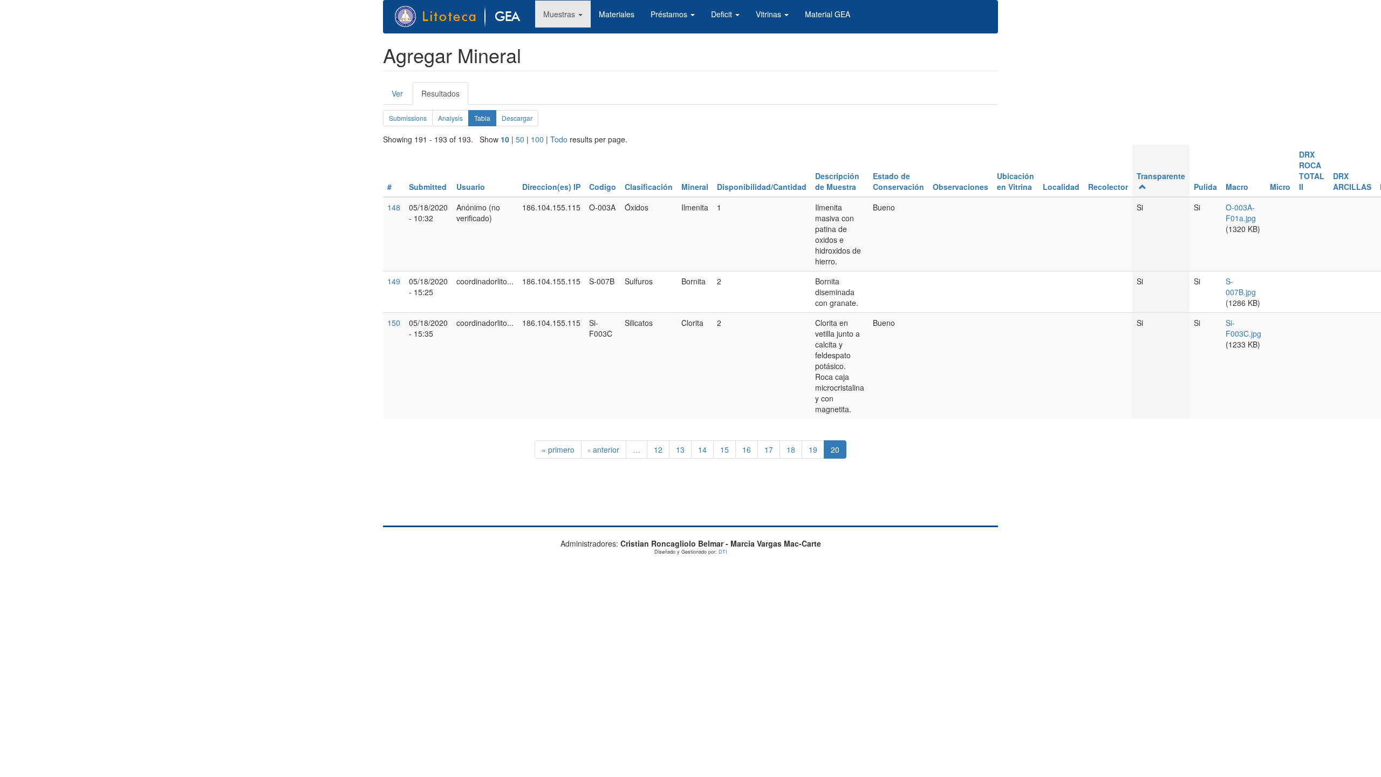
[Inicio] (463, 17)
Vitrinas (769, 14)
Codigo (602, 186)
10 (505, 139)
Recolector (1108, 186)
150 (393, 322)
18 (791, 449)
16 (746, 449)
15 (724, 449)
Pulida (1205, 186)
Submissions (408, 117)
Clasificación (649, 186)
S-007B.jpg (1241, 286)
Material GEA (827, 14)
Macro (1237, 186)
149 (393, 281)
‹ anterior (603, 449)
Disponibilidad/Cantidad (761, 186)
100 (537, 139)
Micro (1280, 186)
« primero (558, 449)
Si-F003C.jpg (1243, 328)
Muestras (560, 14)
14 (702, 449)
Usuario (470, 186)
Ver (397, 93)
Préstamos (670, 14)
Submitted (428, 186)
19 (813, 449)
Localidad (1061, 186)
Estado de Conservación (898, 181)
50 (520, 139)
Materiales (616, 14)
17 (768, 449)
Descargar (517, 117)
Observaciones (960, 186)
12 (658, 449)
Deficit (722, 14)
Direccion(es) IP (551, 186)
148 (393, 207)
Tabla (485, 119)
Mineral (694, 186)
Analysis (450, 117)
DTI (723, 551)
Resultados (444, 96)
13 (680, 449)
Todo (559, 139)
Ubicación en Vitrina (1015, 181)
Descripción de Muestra (837, 181)
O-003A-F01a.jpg (1241, 212)
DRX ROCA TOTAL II (1311, 170)
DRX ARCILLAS (1352, 181)
